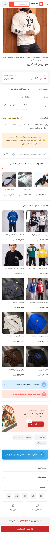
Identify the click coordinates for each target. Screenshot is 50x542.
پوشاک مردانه (20, 57)
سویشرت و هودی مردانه (22, 437)
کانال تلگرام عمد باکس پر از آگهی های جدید (21, 454)
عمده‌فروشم (37, 509)
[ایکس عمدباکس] (25, 496)
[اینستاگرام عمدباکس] (41, 496)
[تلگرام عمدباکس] (33, 496)
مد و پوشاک (36, 57)
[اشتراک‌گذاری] (5, 4)
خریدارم (13, 509)
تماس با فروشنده (23, 529)
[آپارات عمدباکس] (17, 496)
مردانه (28, 57)
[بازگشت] (46, 4)
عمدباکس (45, 57)
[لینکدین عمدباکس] (8, 496)
